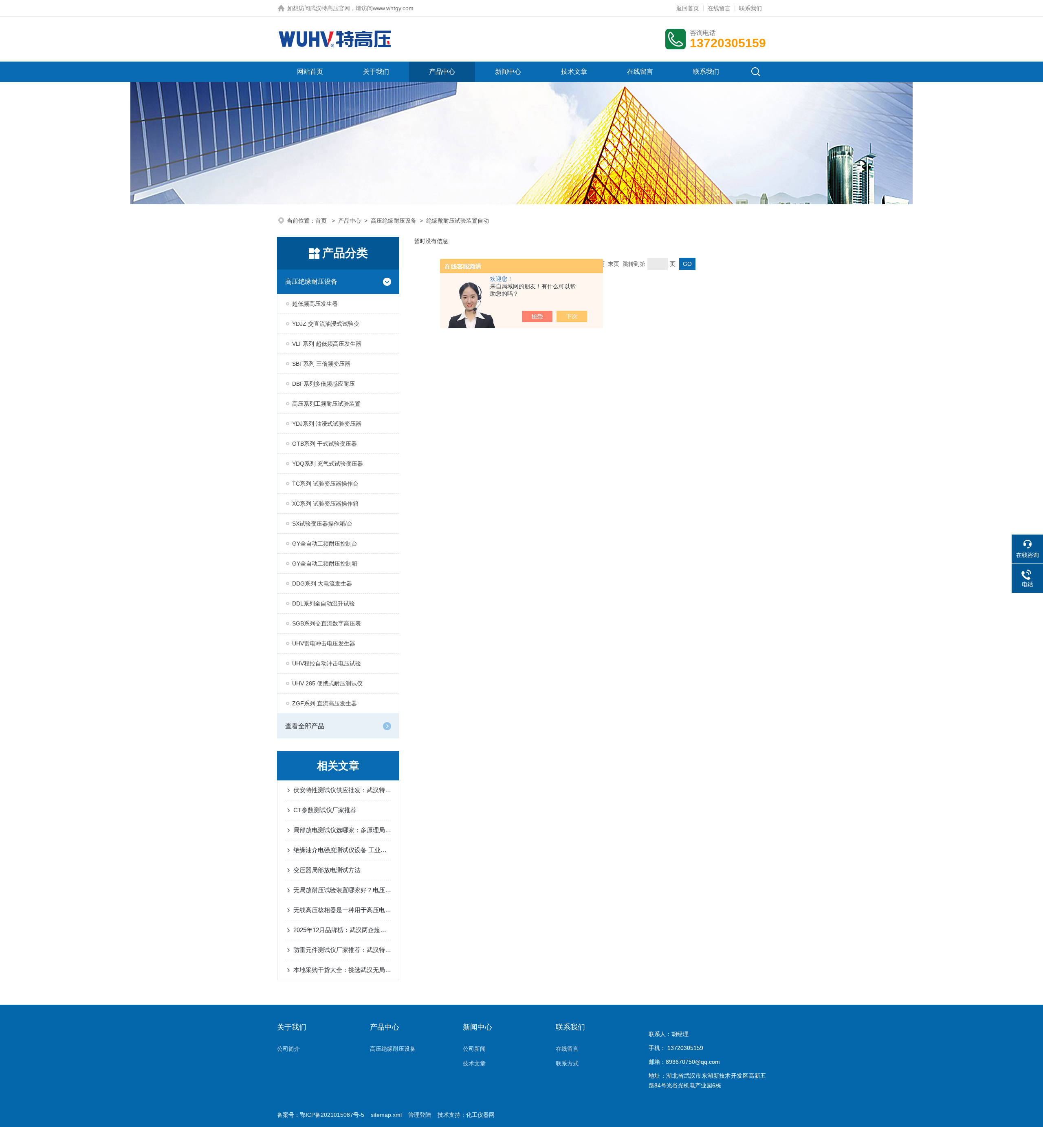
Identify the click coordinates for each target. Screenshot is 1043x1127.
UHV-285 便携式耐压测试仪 (327, 683)
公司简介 (288, 1048)
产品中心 (442, 71)
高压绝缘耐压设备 (393, 220)
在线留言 (719, 8)
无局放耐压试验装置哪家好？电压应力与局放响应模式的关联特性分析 (342, 889)
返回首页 (687, 8)
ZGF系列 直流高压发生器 (324, 703)
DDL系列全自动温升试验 (323, 603)
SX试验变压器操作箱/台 (322, 523)
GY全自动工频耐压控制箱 (324, 563)
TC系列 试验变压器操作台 (325, 483)
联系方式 (567, 1063)
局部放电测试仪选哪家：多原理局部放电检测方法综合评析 (342, 829)
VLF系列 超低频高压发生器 (326, 343)
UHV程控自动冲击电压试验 (326, 663)
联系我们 (750, 8)
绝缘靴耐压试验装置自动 (457, 220)
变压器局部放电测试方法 (327, 869)
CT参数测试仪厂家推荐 (324, 810)
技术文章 (574, 71)
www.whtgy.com (393, 8)
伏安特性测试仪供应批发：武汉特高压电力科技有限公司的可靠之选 (342, 790)
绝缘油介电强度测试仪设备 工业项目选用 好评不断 (342, 849)
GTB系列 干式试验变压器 (324, 443)
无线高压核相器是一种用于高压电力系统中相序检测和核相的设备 (342, 909)
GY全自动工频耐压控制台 (324, 543)
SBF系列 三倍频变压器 (321, 363)
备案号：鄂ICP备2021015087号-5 (320, 1115)
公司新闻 (474, 1048)
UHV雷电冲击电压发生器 (323, 643)
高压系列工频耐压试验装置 (326, 403)
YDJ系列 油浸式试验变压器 (326, 423)
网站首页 (310, 71)
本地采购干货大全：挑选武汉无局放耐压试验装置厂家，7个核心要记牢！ (342, 969)
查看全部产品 (304, 726)
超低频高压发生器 (315, 304)
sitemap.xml (386, 1115)
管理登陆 (419, 1115)
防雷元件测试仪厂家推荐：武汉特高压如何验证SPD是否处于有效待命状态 (342, 949)
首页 (321, 220)
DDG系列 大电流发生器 (322, 583)
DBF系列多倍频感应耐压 (323, 383)
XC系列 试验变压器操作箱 (325, 503)
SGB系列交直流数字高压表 (326, 623)
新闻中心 (508, 71)
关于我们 (376, 71)
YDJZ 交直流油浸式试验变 (325, 323)
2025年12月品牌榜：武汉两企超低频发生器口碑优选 (342, 929)
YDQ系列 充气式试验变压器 (327, 463)
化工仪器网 (480, 1115)
